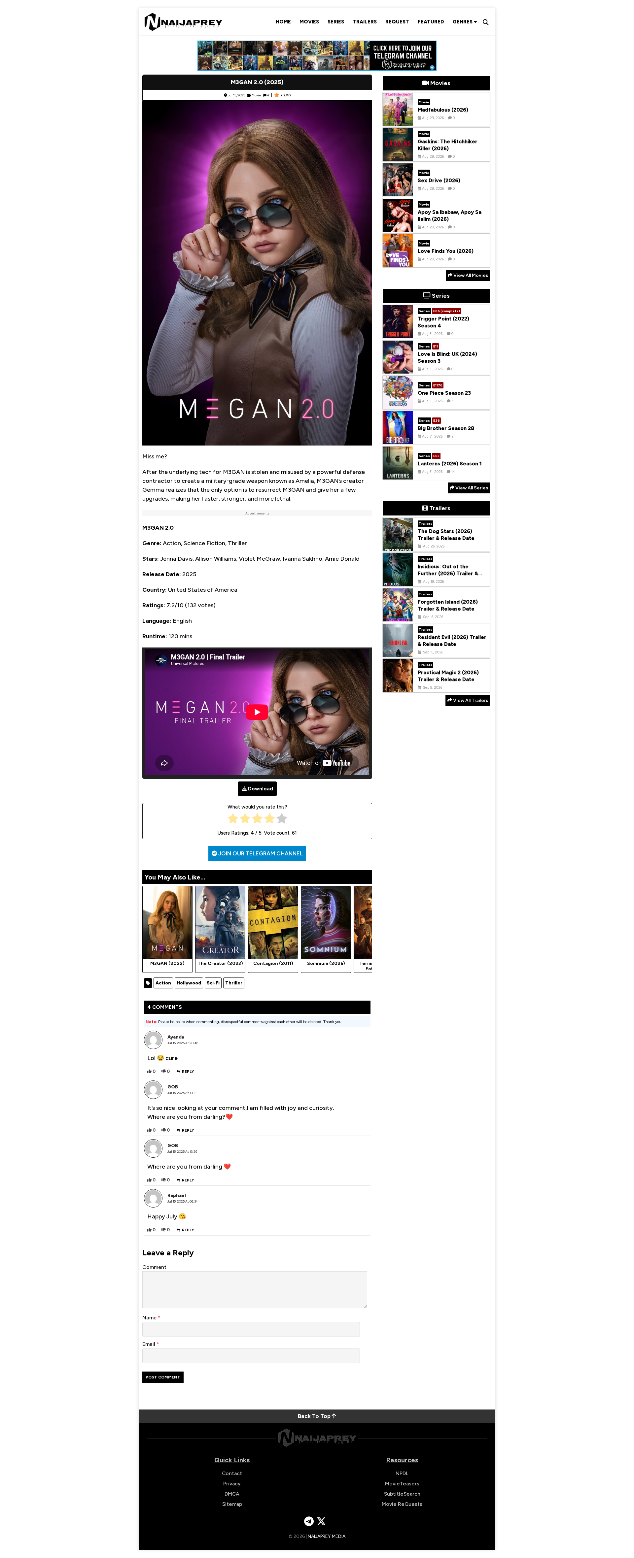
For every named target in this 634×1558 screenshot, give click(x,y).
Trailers (365, 22)
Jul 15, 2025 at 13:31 (181, 1093)
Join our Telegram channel (260, 853)
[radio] (233, 820)
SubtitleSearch (402, 1494)
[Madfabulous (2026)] (398, 121)
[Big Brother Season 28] (398, 439)
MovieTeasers (402, 1483)
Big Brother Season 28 (446, 428)
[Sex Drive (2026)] (398, 191)
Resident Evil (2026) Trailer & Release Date (452, 640)
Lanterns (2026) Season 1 (450, 463)
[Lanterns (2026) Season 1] (398, 475)
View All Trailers (470, 700)
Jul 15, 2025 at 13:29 (182, 1151)
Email (149, 1344)
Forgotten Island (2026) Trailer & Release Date (448, 605)
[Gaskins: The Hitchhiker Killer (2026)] (398, 156)
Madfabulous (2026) (443, 110)
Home (283, 22)
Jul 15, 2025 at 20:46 (182, 1043)
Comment (154, 1267)
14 (453, 472)
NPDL (402, 1473)
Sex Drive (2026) (439, 180)
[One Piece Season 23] (398, 404)
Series (336, 22)
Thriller (233, 983)
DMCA (232, 1494)
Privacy (232, 1483)
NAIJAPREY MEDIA (326, 1536)
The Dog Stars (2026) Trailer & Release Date (446, 535)
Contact (232, 1473)
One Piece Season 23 (444, 393)
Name (150, 1317)
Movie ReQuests (402, 1504)
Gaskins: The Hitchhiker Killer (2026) (447, 145)
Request (397, 22)
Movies (309, 22)
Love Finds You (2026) (446, 251)
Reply (188, 1071)
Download (260, 789)
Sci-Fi (213, 983)
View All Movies (470, 275)
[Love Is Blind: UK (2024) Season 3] (398, 369)
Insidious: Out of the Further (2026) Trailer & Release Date (448, 574)
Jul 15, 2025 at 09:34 (182, 1201)
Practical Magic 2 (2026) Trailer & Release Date (448, 676)
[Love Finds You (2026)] (398, 262)
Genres (463, 22)
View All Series (471, 488)
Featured (431, 22)
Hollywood (189, 983)
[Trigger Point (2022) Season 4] (398, 333)
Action (163, 983)
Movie (256, 95)
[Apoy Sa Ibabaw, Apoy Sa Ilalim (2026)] (398, 227)
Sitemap (232, 1504)
